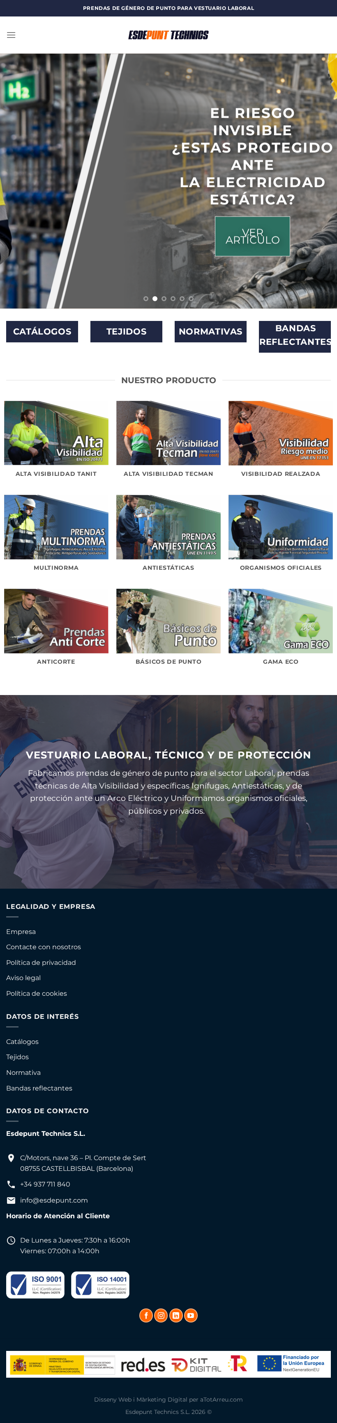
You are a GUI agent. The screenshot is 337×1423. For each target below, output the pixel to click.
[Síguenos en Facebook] (146, 1315)
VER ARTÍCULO (253, 236)
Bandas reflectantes (39, 1088)
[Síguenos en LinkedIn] (176, 1315)
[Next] (319, 181)
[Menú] (11, 35)
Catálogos (22, 1042)
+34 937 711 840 (45, 1184)
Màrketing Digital (161, 1399)
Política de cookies (36, 993)
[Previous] (17, 181)
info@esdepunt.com (54, 1200)
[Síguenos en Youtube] (191, 1315)
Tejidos (17, 1057)
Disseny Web (113, 1399)
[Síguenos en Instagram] (161, 1315)
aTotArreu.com (221, 1399)
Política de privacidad (41, 963)
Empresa (21, 932)
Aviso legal (23, 978)
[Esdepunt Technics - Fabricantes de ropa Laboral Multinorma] (168, 35)
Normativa (23, 1073)
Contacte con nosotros (43, 947)
